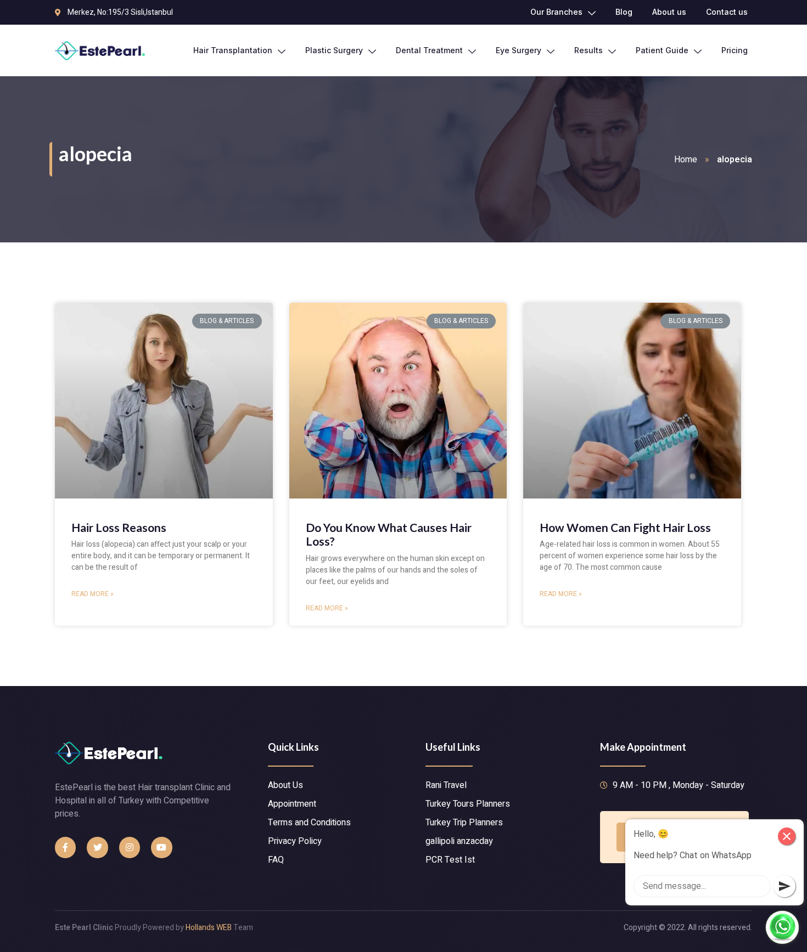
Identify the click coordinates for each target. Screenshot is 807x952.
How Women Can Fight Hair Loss (625, 527)
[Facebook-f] (65, 847)
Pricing (734, 50)
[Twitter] (97, 847)
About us (669, 11)
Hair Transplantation (232, 50)
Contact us (727, 11)
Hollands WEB (209, 927)
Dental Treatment (429, 50)
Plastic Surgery (334, 50)
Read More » (92, 594)
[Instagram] (129, 847)
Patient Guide (662, 50)
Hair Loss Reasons (118, 527)
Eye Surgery (518, 50)
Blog (623, 11)
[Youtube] (161, 847)
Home (685, 159)
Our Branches (556, 11)
